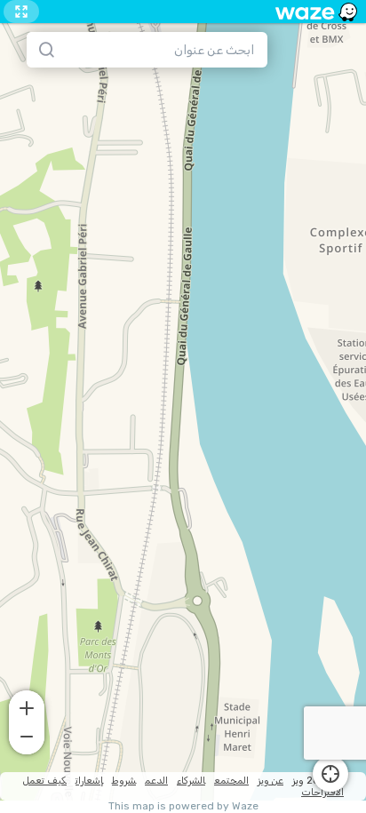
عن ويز (270, 780)
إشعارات (89, 780)
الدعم (156, 780)
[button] (26, 706)
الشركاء (191, 780)
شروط (124, 780)
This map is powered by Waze (183, 806)
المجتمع (231, 780)
